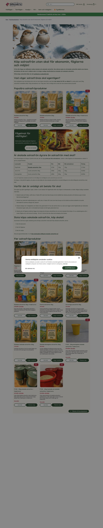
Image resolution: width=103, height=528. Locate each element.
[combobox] (79, 258)
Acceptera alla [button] (70, 268)
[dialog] (51, 264)
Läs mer (65, 264)
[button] (30, 268)
